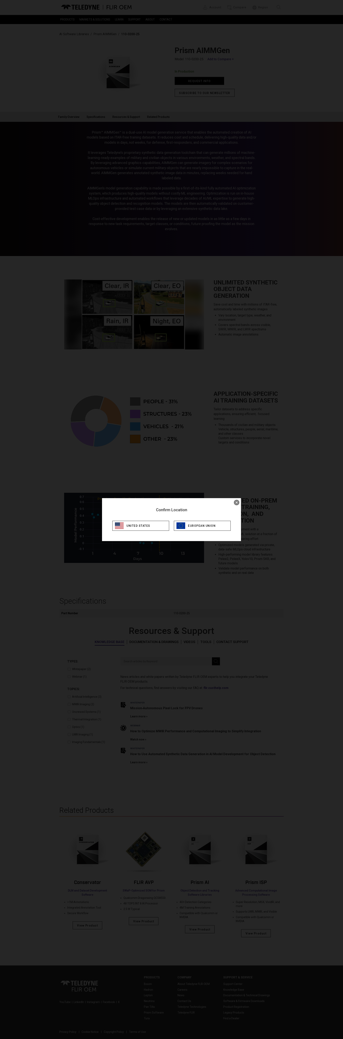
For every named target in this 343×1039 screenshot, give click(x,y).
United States (138, 525)
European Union (202, 525)
